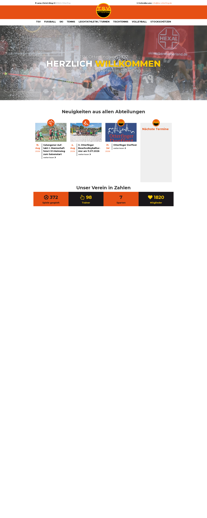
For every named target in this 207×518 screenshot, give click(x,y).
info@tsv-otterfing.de (162, 3)
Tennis (71, 21)
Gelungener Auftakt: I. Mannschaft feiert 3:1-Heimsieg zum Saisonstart (54, 151)
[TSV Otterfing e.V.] (103, 10)
